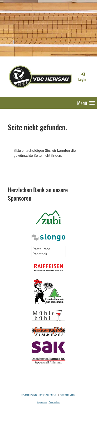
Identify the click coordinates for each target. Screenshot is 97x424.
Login (82, 79)
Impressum (42, 402)
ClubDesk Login (67, 395)
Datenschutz (54, 402)
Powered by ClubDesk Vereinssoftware (38, 395)
